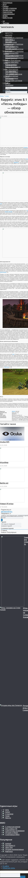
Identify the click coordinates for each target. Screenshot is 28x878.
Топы (5, 69)
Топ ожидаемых (11, 78)
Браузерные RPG (11, 53)
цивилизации (3, 272)
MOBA (5, 16)
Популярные (7, 3)
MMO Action (10, 46)
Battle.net (4, 483)
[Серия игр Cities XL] (12, 571)
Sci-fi (4, 4)
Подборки (9, 85)
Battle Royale (8, 18)
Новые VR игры (6, 503)
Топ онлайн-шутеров (13, 80)
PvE (13, 354)
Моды (7, 87)
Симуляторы (8, 12)
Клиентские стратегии (14, 38)
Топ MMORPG (10, 71)
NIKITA (13, 411)
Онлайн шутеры (9, 10)
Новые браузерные (13, 60)
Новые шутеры (11, 65)
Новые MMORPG (11, 62)
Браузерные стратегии (14, 55)
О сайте (6, 866)
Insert (23, 877)
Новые (5, 60)
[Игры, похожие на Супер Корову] (11, 655)
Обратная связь (9, 868)
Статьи (5, 83)
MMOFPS (8, 35)
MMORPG (9, 39)
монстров (6, 367)
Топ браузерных (11, 69)
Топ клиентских (11, 74)
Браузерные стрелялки (14, 51)
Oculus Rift (4, 442)
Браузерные (7, 51)
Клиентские (8, 31)
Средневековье (9, 14)
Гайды (7, 90)
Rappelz (26, 147)
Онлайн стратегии (10, 8)
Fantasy (6, 6)
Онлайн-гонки (11, 49)
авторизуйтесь (6, 511)
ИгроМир (4, 462)
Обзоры (2, 96)
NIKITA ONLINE (8, 211)
